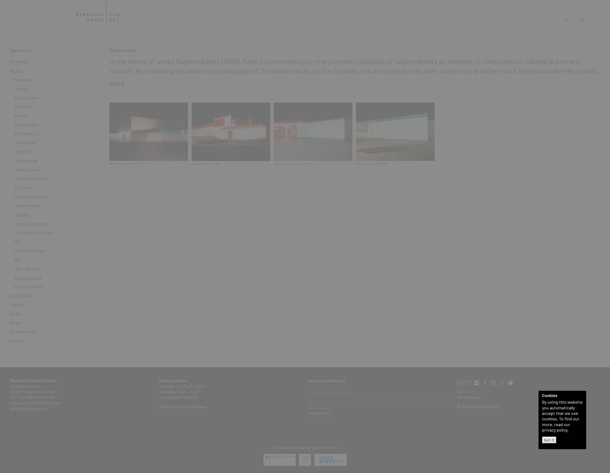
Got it (549, 439)
